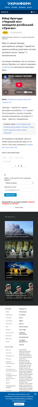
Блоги (21, 324)
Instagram (5, 204)
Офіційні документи (23, 341)
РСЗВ (23, 110)
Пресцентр (22, 7)
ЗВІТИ (8, 383)
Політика (8, 318)
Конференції (23, 337)
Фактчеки (9, 323)
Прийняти (19, 404)
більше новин (19, 207)
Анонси (29, 7)
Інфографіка (23, 327)
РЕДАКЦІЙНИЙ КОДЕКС (10, 386)
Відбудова (9, 315)
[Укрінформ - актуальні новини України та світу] (19, 3)
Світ (7, 326)
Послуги (7, 7)
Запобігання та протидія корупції (11, 370)
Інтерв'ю (22, 315)
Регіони (8, 329)
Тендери (8, 366)
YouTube (15, 204)
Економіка (9, 320)
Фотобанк (14, 7)
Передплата (10, 356)
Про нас (8, 350)
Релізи (21, 345)
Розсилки (9, 390)
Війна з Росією (19, 157)
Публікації (22, 312)
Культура (8, 335)
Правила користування (10, 362)
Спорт (8, 341)
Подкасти (22, 309)
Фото (21, 318)
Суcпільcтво (9, 332)
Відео (21, 321)
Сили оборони (7, 161)
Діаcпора (9, 338)
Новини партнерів (23, 333)
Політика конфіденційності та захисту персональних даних (11, 377)
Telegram (31, 202)
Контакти (8, 353)
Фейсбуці (7, 67)
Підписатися (10, 195)
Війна (4, 157)
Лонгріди (22, 330)
